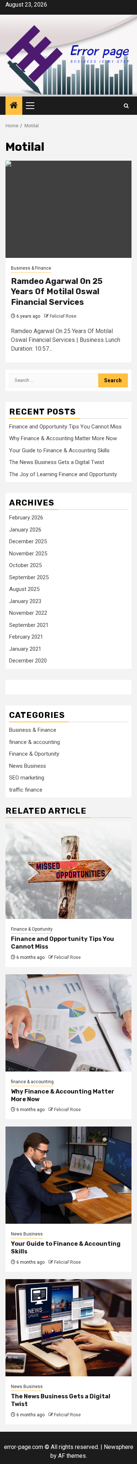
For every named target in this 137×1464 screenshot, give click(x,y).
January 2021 (25, 649)
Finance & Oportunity (34, 754)
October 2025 (25, 565)
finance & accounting (34, 742)
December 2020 (28, 660)
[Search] (126, 106)
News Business (27, 766)
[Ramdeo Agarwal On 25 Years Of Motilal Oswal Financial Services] (68, 209)
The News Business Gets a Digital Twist (56, 462)
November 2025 (28, 553)
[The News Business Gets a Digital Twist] (68, 1327)
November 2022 (28, 613)
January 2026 (25, 529)
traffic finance (25, 789)
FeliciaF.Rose (63, 316)
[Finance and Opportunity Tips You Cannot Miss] (68, 870)
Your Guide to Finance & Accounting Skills (59, 450)
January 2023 (25, 601)
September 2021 (29, 625)
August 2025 (24, 589)
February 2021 (26, 637)
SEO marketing (26, 777)
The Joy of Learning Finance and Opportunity (63, 474)
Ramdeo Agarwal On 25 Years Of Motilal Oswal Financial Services (57, 291)
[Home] (14, 106)
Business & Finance (31, 268)
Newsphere (118, 1446)
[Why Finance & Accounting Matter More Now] (68, 1022)
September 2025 (29, 577)
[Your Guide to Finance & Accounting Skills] (68, 1175)
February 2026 (26, 517)
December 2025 (28, 541)
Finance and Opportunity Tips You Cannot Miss (65, 426)
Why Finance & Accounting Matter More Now (63, 438)
